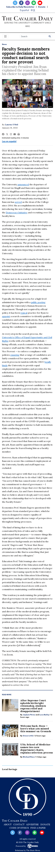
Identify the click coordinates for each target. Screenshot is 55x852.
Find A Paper (38, 827)
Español (24, 10)
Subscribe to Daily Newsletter (20, 7)
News (4, 44)
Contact (19, 824)
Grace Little (28, 736)
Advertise (32, 824)
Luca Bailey (44, 715)
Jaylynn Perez (29, 715)
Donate (41, 7)
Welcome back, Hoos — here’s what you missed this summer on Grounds (35, 728)
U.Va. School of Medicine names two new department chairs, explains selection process (36, 748)
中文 (33, 10)
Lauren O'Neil (11, 124)
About (8, 824)
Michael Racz (29, 757)
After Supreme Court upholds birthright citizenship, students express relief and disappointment (33, 706)
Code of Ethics (19, 827)
